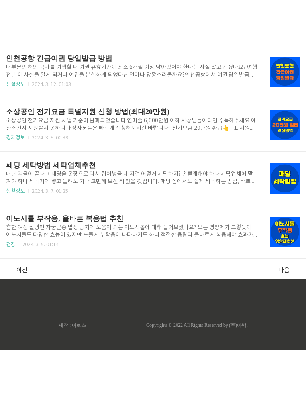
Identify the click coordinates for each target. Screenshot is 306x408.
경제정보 (15, 138)
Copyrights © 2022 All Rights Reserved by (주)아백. (197, 325)
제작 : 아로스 (72, 325)
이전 (21, 270)
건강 (11, 245)
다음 (284, 270)
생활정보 (15, 85)
